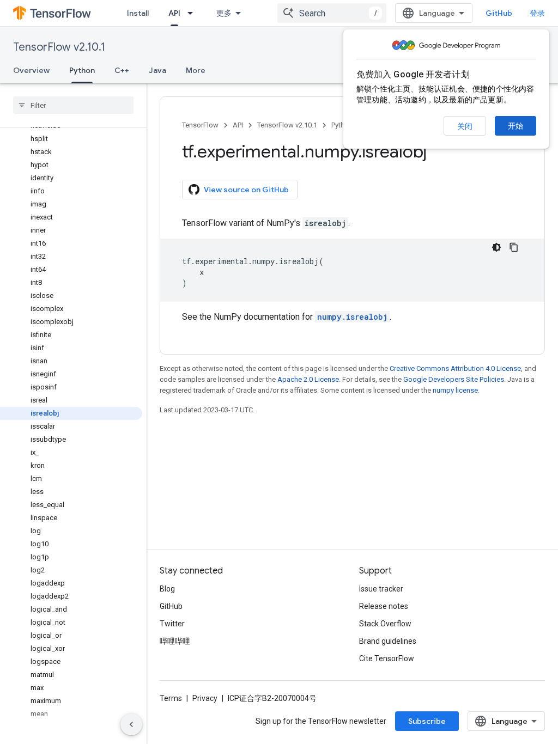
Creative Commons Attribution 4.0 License (455, 368)
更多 (224, 13)
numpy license (455, 390)
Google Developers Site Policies (453, 379)
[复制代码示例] (514, 247)
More (195, 70)
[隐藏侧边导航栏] (131, 724)
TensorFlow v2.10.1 (59, 47)
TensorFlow (200, 125)
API (174, 13)
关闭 (464, 126)
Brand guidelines (387, 641)
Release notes (383, 606)
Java (157, 70)
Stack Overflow (385, 623)
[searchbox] (73, 105)
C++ (121, 70)
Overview (31, 70)
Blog (167, 588)
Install (138, 13)
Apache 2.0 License (308, 379)
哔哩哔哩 (175, 641)
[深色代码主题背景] (496, 247)
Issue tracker (381, 588)
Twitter (172, 623)
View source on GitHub (246, 189)
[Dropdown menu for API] (193, 13)
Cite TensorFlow (386, 658)
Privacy (204, 698)
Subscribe (427, 721)
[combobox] (331, 13)
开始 (515, 126)
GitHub (499, 13)
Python (82, 70)
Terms (171, 698)
